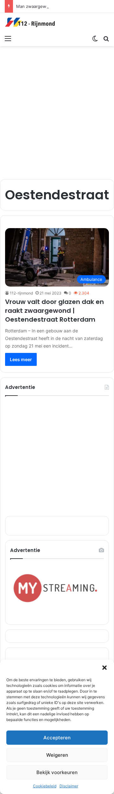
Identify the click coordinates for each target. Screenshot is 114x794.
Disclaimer (69, 786)
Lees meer (21, 359)
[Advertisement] (57, 109)
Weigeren (57, 755)
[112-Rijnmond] (30, 22)
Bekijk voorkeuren (57, 772)
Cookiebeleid (44, 786)
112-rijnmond (21, 293)
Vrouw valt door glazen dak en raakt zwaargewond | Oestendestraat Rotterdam (54, 310)
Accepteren (57, 738)
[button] (104, 667)
